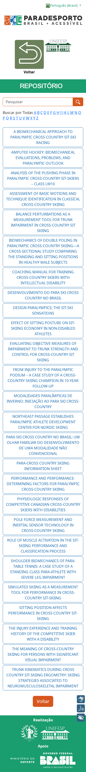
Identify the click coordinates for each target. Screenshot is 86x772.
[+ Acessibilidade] (81, 718)
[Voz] (81, 708)
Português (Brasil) (64, 5)
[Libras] (81, 699)
